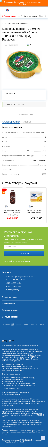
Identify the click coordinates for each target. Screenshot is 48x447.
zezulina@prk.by (9, 426)
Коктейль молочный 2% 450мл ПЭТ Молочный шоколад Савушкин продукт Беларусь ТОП (13, 211)
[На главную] (7, 10)
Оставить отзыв (26, 114)
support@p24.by (7, 405)
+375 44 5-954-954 (29, 404)
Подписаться (24, 253)
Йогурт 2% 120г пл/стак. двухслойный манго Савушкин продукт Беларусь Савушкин (34, 211)
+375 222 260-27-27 (22, 424)
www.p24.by (20, 364)
